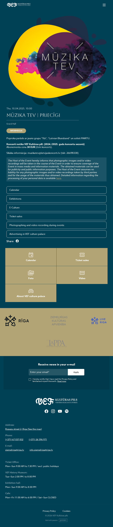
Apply (76, 372)
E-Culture (14, 207)
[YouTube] (59, 411)
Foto (31, 278)
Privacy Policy (49, 511)
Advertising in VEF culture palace (27, 234)
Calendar (14, 190)
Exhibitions (15, 199)
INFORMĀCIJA (16, 130)
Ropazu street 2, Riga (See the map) (23, 429)
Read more (61, 381)
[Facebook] (46, 411)
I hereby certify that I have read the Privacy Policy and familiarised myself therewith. (54, 380)
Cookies (66, 511)
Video (82, 278)
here (58, 178)
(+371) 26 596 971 (38, 439)
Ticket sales (15, 216)
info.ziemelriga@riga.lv (41, 450)
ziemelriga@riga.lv (14, 450)
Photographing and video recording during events (36, 225)
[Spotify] (66, 411)
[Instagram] (53, 411)
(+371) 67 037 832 (14, 439)
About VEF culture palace (31, 296)
